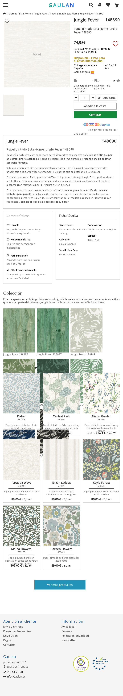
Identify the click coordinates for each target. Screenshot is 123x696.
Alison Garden (101, 416)
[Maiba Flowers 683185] (21, 526)
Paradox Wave (21, 483)
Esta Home (25, 13)
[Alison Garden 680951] (101, 393)
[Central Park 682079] (61, 393)
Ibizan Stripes (61, 483)
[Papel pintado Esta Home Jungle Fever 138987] (67, 330)
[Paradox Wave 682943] (21, 459)
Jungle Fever (41, 13)
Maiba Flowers (21, 549)
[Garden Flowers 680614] (61, 526)
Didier (21, 416)
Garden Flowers (61, 549)
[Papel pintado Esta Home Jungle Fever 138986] (33, 330)
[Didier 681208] (21, 393)
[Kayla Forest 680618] (101, 459)
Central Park (61, 416)
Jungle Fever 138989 (82, 354)
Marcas (12, 13)
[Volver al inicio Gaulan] (4, 13)
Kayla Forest (101, 483)
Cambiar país (82, 72)
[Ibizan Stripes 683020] (61, 459)
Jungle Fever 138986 (15, 354)
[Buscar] (91, 4)
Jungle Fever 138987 (49, 354)
